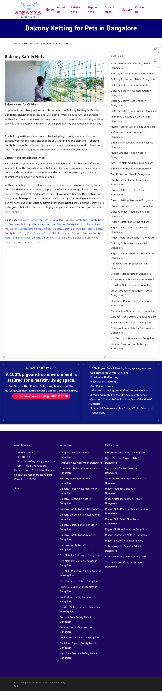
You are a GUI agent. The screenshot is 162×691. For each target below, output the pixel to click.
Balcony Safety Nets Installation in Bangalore (131, 93)
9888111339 (25, 457)
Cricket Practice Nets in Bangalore (131, 273)
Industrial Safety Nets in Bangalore (131, 285)
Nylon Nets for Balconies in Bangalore (133, 126)
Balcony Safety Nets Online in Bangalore (128, 103)
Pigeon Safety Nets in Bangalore (130, 221)
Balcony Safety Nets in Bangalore (130, 84)
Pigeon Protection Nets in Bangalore (132, 205)
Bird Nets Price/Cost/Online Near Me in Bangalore (133, 145)
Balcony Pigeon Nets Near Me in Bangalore (130, 214)
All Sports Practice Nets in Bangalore (132, 279)
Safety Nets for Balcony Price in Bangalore (129, 134)
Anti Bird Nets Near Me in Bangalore (132, 162)
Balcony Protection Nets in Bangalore (133, 79)
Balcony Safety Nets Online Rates (73, 228)
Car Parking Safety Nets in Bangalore (132, 338)
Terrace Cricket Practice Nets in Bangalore (129, 266)
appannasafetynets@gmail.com (36, 461)
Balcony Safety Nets (77, 219)
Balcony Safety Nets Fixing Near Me (53, 237)
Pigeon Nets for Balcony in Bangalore (133, 237)
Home (17, 43)
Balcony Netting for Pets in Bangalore (41, 219)
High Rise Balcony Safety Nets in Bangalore (130, 119)
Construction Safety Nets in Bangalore (133, 311)
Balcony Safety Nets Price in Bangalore (134, 110)
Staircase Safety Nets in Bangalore (131, 322)
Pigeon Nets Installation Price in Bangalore (129, 229)
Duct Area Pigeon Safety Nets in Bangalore (130, 303)
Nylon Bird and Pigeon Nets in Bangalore (128, 155)
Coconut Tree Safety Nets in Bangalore (133, 316)
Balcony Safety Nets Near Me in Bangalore (129, 245)
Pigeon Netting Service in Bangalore (132, 200)
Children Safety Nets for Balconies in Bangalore (132, 330)
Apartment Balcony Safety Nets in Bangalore (131, 65)
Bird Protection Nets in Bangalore (130, 174)
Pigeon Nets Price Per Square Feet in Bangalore (132, 255)
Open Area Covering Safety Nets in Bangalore (131, 293)
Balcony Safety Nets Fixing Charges (30, 228)
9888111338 (25, 452)
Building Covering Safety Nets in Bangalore (130, 346)
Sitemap (19, 488)
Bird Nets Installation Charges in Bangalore (130, 182)
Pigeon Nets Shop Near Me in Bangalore (128, 192)
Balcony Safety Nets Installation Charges (57, 233)
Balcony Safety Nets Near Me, (38, 224)
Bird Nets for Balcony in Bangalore (131, 168)
